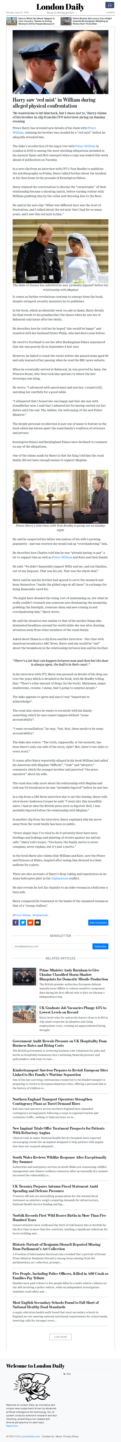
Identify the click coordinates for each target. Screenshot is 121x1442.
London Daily (60, 6)
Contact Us (48, 1436)
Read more (12, 1426)
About (58, 1436)
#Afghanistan (40, 915)
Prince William (85, 146)
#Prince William (22, 915)
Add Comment (98, 922)
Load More (60, 1337)
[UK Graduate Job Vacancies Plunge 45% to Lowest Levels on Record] (24, 1014)
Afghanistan (59, 878)
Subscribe (100, 946)
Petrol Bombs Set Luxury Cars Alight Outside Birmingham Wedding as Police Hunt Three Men (92, 21)
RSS (68, 1374)
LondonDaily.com (30, 1436)
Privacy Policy (71, 1436)
